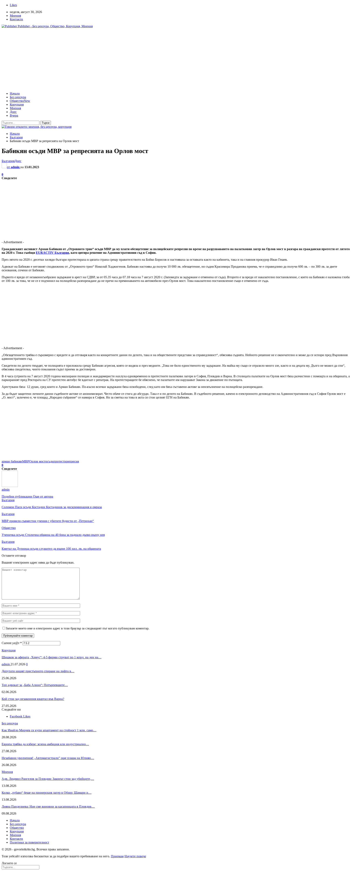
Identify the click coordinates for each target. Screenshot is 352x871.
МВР (25, 461)
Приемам (117, 856)
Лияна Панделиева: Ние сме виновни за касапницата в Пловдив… (48, 806)
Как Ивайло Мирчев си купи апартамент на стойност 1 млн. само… (49, 730)
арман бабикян (12, 461)
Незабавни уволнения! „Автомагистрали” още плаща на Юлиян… (48, 758)
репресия (72, 461)
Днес (13, 112)
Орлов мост (37, 461)
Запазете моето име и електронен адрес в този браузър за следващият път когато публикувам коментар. (77, 628)
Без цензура (18, 97)
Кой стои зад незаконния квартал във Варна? (33, 699)
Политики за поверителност (29, 842)
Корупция (17, 104)
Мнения (15, 15)
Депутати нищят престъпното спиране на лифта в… (38, 671)
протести (60, 461)
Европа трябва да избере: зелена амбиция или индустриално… (45, 744)
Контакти (16, 19)
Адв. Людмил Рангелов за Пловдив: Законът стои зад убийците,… (48, 778)
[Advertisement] (176, 59)
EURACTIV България (52, 252)
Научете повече (135, 856)
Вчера (14, 115)
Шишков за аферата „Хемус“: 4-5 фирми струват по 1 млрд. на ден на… (51, 657)
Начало (15, 93)
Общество (20, 101)
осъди (49, 461)
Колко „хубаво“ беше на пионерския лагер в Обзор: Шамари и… (46, 792)
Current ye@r (12, 643)
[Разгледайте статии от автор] (10, 486)
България (8, 161)
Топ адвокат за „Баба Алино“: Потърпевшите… (35, 685)
